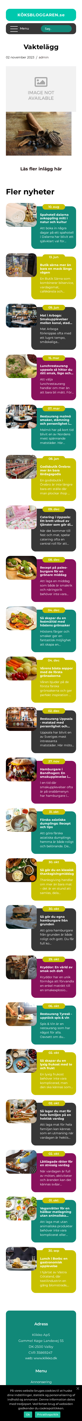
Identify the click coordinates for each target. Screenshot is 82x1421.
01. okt (54, 1200)
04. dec (53, 610)
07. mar (54, 408)
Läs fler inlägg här (41, 168)
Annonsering (41, 1382)
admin (44, 57)
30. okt (54, 862)
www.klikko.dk (45, 1358)
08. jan (54, 459)
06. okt (53, 1006)
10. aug (53, 207)
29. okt (54, 959)
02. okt (54, 1053)
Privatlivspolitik (47, 1414)
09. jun (53, 307)
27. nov (53, 761)
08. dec (53, 560)
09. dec (53, 509)
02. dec (53, 711)
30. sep (53, 1251)
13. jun (54, 257)
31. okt (54, 812)
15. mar (53, 358)
